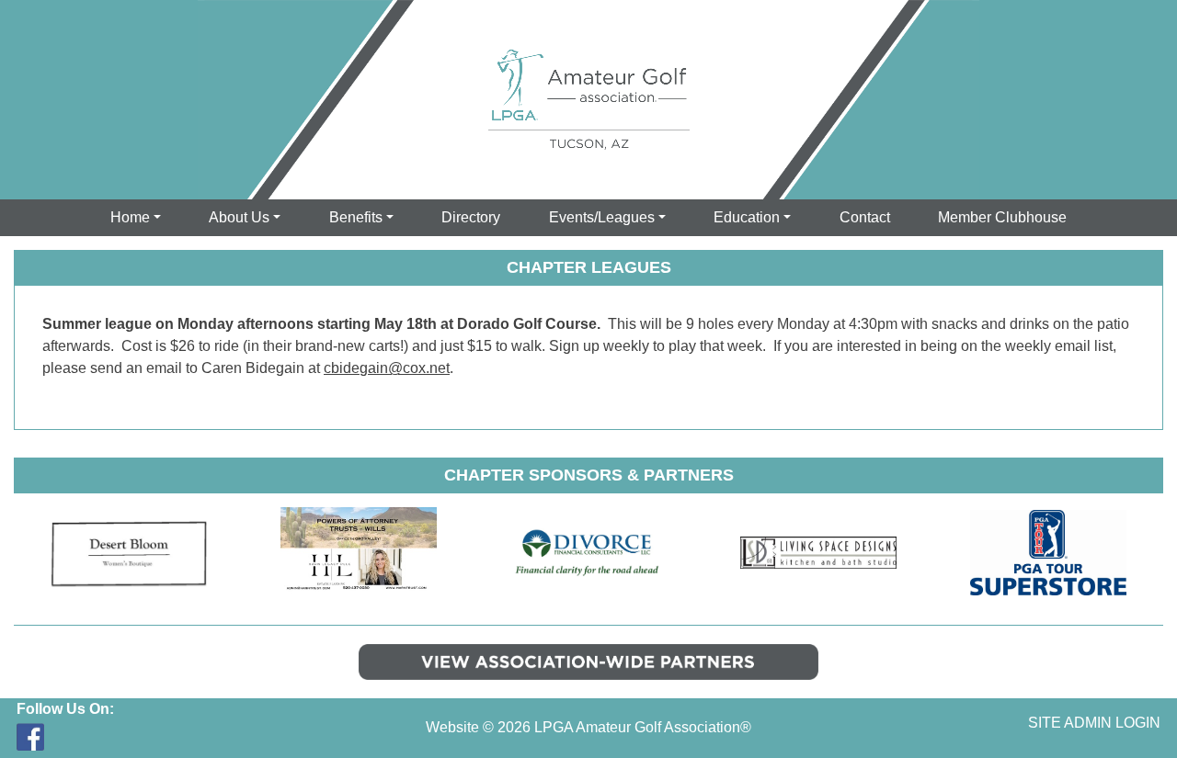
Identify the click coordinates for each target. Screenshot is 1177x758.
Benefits (356, 217)
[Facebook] (30, 737)
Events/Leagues (602, 217)
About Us (239, 217)
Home (130, 217)
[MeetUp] (63, 737)
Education (747, 217)
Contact (865, 217)
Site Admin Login (1094, 722)
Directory (470, 217)
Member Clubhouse (1002, 217)
